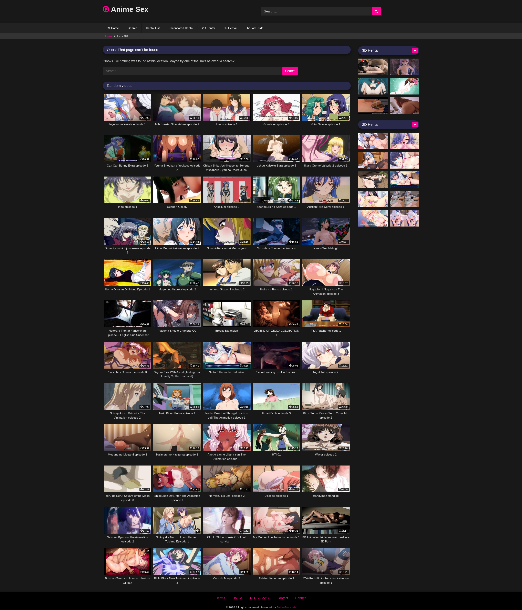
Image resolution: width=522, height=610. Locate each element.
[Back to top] (509, 598)
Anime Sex (128, 9)
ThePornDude (254, 28)
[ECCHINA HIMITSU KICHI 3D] (373, 67)
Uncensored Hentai (180, 28)
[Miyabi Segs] (373, 86)
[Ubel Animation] (373, 179)
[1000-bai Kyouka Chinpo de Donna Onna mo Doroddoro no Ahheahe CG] (373, 218)
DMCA (237, 598)
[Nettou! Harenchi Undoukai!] (404, 179)
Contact (282, 598)
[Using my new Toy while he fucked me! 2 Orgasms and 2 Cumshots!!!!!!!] (404, 105)
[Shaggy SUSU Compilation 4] (373, 141)
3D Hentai (230, 28)
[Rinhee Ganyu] (373, 160)
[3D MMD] (404, 86)
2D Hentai (208, 28)
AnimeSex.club (286, 607)
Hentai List (153, 28)
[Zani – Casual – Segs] (404, 199)
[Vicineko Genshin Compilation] (404, 67)
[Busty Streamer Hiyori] (404, 141)
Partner (300, 598)
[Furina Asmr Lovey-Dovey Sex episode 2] (404, 218)
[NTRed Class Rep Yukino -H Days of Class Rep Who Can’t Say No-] (373, 199)
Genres (132, 28)
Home (115, 28)
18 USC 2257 (259, 598)
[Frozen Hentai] (373, 105)
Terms (220, 598)
